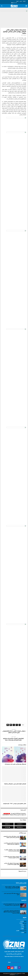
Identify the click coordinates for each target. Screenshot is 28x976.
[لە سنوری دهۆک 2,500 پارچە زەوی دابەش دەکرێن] (23, 895)
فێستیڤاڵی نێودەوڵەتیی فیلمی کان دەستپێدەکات (15, 764)
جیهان (25, 926)
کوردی (21, 1)
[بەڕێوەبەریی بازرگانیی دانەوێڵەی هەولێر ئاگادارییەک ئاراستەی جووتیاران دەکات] (23, 888)
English (24, 1)
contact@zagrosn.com (15, 962)
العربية (17, 1)
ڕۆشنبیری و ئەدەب (22, 930)
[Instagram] (12, 967)
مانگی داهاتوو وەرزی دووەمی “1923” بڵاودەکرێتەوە (14, 803)
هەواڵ (25, 921)
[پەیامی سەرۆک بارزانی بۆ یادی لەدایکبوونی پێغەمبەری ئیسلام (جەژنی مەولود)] (23, 838)
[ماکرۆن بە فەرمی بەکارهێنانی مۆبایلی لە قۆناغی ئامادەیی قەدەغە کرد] (23, 851)
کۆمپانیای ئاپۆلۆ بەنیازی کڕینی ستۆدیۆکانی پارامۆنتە (15, 783)
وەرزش (25, 928)
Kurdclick (16, 974)
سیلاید (25, 925)
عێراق (25, 932)
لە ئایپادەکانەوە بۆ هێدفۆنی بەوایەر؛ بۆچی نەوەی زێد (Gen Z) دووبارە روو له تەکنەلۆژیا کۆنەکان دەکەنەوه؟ (12, 912)
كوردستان (24, 923)
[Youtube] (8, 967)
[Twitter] (15, 967)
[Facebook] (19, 967)
